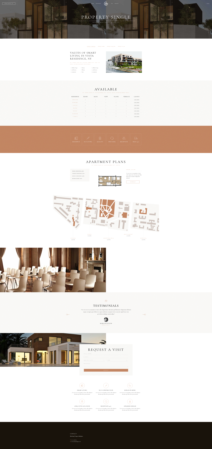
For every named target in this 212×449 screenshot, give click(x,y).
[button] (144, 314)
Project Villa (121, 46)
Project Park (101, 46)
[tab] (91, 46)
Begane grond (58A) (77, 178)
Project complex (91, 46)
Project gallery (111, 46)
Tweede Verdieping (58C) (78, 173)
